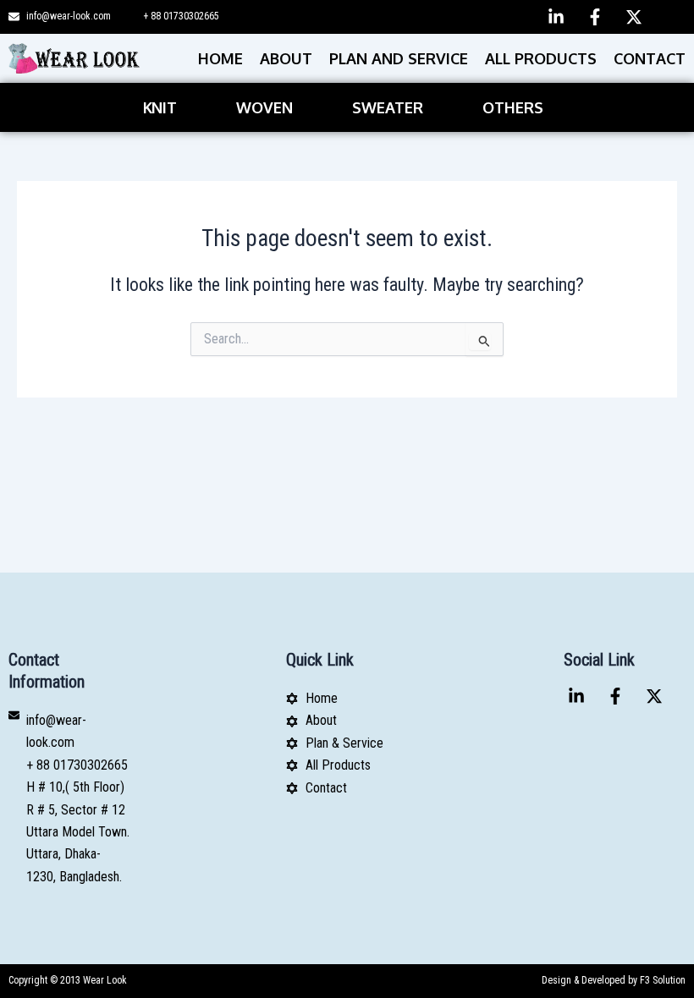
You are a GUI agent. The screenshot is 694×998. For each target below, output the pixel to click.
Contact (650, 58)
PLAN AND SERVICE (398, 58)
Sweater (387, 107)
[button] (164, 107)
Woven (264, 107)
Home (220, 58)
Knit (160, 107)
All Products (541, 58)
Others (512, 107)
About (286, 58)
